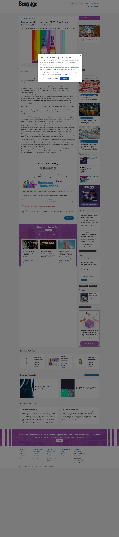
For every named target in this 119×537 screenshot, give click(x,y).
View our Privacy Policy (61, 74)
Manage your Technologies (53, 78)
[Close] (80, 55)
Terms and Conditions (50, 69)
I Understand (64, 78)
